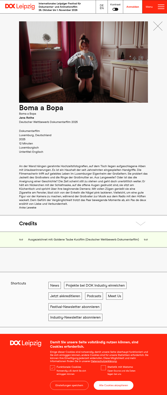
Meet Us (114, 296)
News (54, 285)
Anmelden (132, 6)
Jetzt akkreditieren (65, 296)
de (102, 5)
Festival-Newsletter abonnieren (74, 307)
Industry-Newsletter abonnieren (75, 317)
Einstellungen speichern (69, 385)
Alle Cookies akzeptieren (113, 385)
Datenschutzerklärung (104, 361)
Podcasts (94, 296)
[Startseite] (17, 7)
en (102, 8)
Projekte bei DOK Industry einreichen (95, 285)
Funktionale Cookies (69, 366)
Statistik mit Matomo (120, 366)
